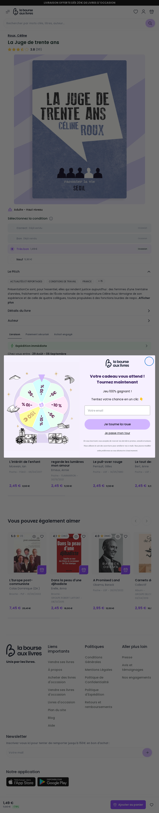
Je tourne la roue (117, 424)
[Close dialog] (149, 361)
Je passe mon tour (117, 433)
